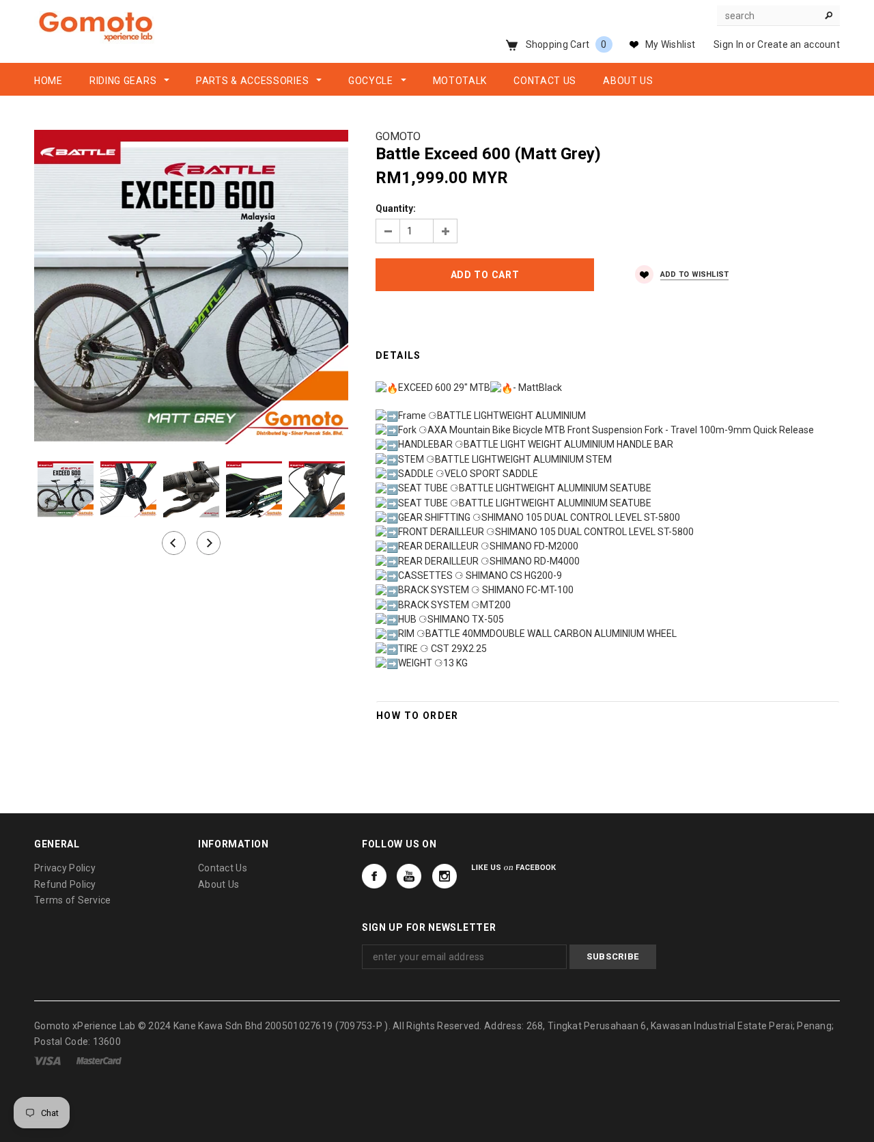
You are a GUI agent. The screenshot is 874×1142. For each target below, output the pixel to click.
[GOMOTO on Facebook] (374, 876)
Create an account (798, 44)
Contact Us (222, 867)
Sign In (729, 44)
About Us (218, 884)
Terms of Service (72, 900)
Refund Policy (65, 884)
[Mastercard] (99, 1060)
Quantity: (396, 208)
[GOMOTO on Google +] (409, 876)
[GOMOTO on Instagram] (444, 876)
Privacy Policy (65, 867)
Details (398, 355)
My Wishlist (670, 44)
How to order (417, 715)
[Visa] (47, 1060)
